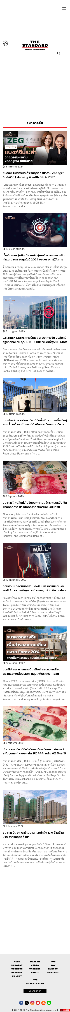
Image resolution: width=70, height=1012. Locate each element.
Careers (35, 969)
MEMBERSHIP (35, 991)
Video (35, 965)
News (17, 962)
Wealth (35, 962)
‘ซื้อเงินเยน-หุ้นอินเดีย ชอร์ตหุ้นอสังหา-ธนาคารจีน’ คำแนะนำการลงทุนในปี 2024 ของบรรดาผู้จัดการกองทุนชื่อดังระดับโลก (34, 257)
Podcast (17, 965)
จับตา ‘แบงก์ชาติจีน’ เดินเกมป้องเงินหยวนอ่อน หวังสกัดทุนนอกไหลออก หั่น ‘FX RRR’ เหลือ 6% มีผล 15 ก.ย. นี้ (34, 751)
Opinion (17, 969)
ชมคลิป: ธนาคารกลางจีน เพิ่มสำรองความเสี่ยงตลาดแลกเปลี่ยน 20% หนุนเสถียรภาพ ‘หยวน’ (31, 671)
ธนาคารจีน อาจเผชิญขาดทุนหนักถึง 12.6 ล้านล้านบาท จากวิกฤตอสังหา (33, 835)
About (35, 973)
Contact (53, 973)
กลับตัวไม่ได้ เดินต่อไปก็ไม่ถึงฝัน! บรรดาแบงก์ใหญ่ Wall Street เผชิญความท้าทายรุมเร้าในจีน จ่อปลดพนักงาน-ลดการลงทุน (34, 588)
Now (53, 965)
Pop (53, 962)
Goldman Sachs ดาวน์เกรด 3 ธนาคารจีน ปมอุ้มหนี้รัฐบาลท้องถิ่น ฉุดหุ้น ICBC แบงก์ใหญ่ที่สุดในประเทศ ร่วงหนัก (35, 340)
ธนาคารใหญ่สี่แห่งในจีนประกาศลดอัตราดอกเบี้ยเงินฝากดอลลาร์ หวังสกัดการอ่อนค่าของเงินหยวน (35, 505)
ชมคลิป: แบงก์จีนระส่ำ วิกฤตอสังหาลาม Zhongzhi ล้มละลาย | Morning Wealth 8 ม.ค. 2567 (34, 175)
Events (53, 969)
